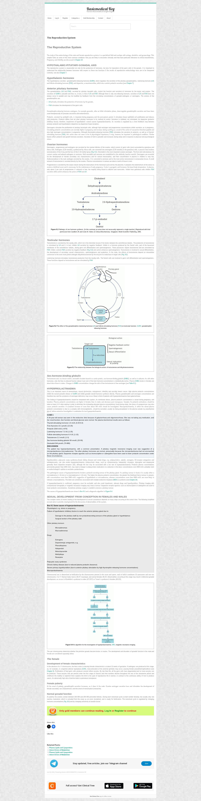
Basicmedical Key (101, 8)
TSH (63, 134)
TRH (111, 132)
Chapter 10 (79, 60)
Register (65, 18)
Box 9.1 (82, 491)
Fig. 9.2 (90, 250)
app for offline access (100, 796)
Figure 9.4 (109, 491)
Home (49, 18)
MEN (115, 480)
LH (153, 81)
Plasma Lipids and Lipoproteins (60, 748)
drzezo (63, 772)
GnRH (92, 81)
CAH (84, 669)
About (108, 18)
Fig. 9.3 (124, 254)
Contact (100, 18)
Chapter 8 (50, 671)
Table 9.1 (132, 383)
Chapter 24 (133, 480)
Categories (76, 18)
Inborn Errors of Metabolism (59, 750)
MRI (113, 645)
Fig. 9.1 (94, 152)
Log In (57, 18)
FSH (70, 83)
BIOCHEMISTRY (72, 772)
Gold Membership (89, 18)
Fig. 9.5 (66, 701)
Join (146, 763)
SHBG (126, 379)
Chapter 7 (63, 73)
